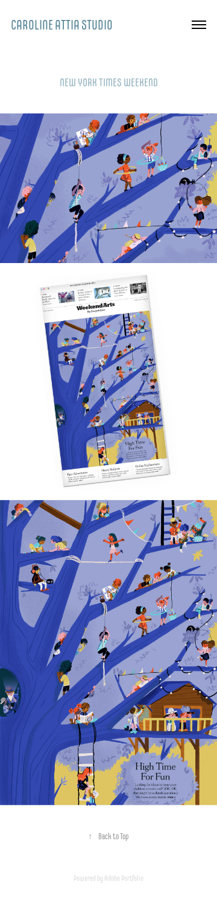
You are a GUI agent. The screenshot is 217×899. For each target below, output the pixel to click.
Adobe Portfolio (123, 878)
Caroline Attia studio (62, 25)
